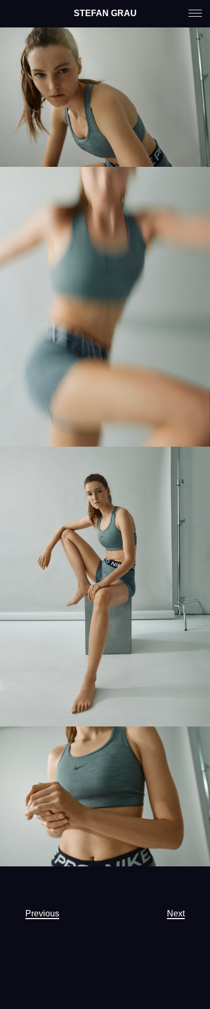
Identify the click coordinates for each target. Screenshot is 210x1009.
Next (176, 913)
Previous (42, 913)
